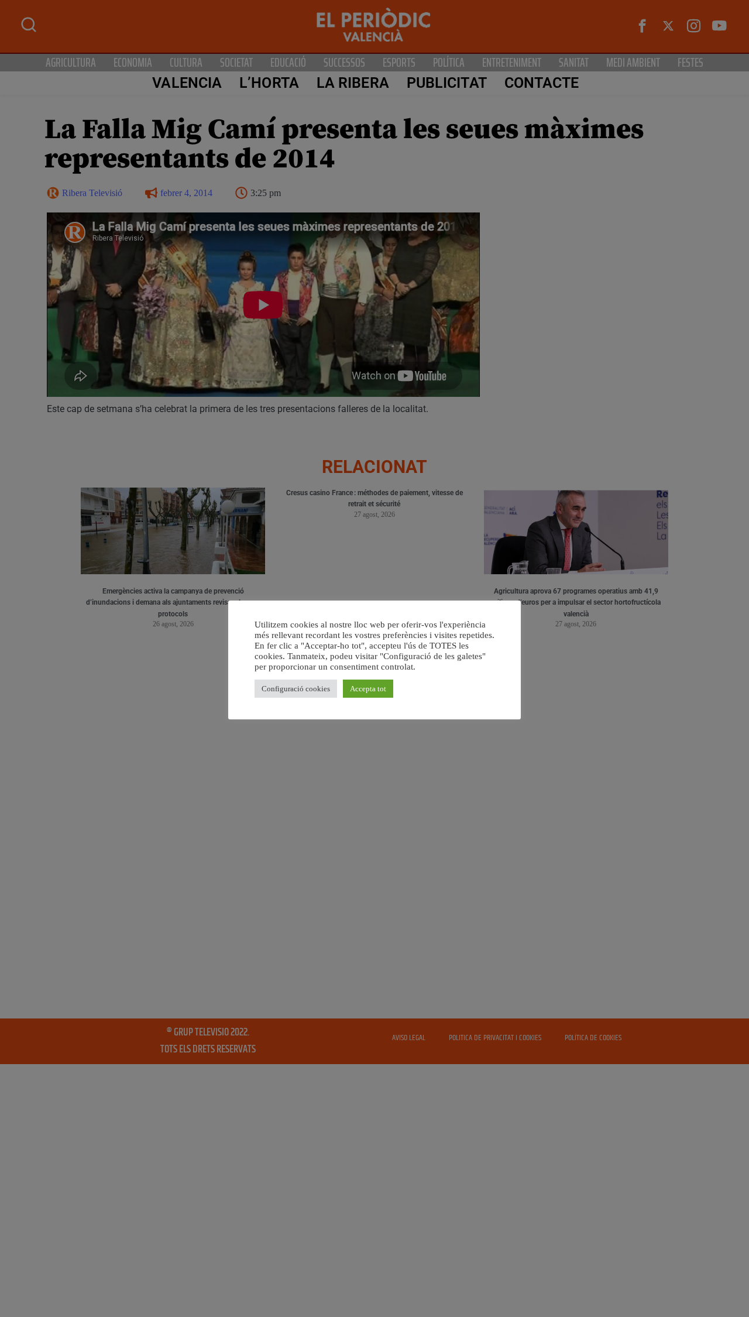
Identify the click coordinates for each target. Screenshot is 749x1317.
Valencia (187, 82)
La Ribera (353, 82)
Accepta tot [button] (368, 688)
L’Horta (269, 82)
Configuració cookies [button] (296, 688)
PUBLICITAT (447, 82)
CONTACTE (541, 82)
